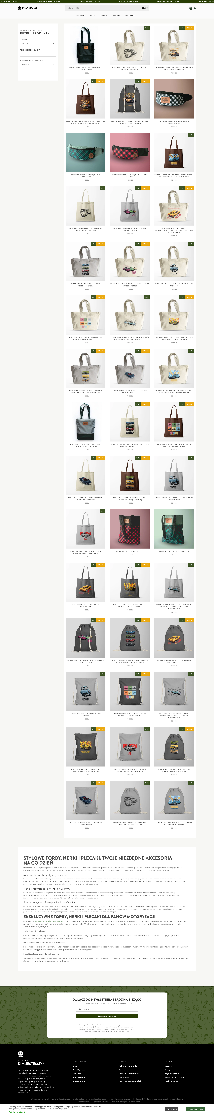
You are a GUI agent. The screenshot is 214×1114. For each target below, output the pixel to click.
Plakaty (103, 16)
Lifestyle (116, 16)
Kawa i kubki (130, 16)
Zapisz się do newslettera (107, 1016)
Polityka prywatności (17, 1112)
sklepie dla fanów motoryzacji (49, 921)
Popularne (81, 16)
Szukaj (145, 8)
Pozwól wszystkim (195, 1109)
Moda (92, 16)
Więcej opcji (172, 1109)
